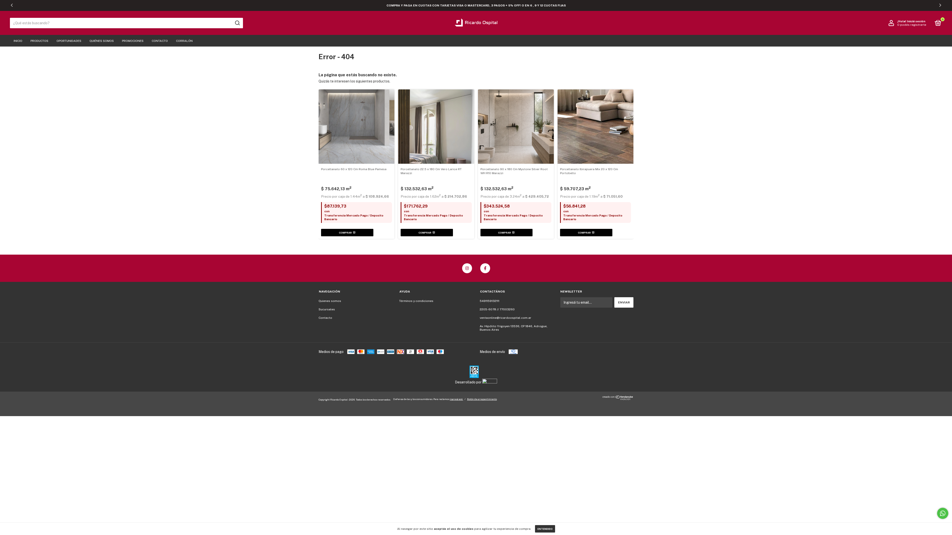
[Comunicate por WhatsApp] (942, 513)
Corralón (184, 41)
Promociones (133, 41)
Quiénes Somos (101, 41)
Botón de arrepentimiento (482, 399)
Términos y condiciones (416, 301)
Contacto (160, 41)
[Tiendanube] (617, 399)
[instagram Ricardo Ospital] (467, 268)
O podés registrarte (911, 25)
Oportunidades (69, 41)
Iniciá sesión (916, 21)
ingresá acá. (456, 399)
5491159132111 (489, 301)
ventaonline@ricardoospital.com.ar (505, 318)
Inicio (18, 41)
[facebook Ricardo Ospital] (485, 268)
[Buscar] (237, 23)
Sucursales (327, 309)
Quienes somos (330, 301)
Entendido (545, 528)
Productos (39, 41)
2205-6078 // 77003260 (497, 309)
